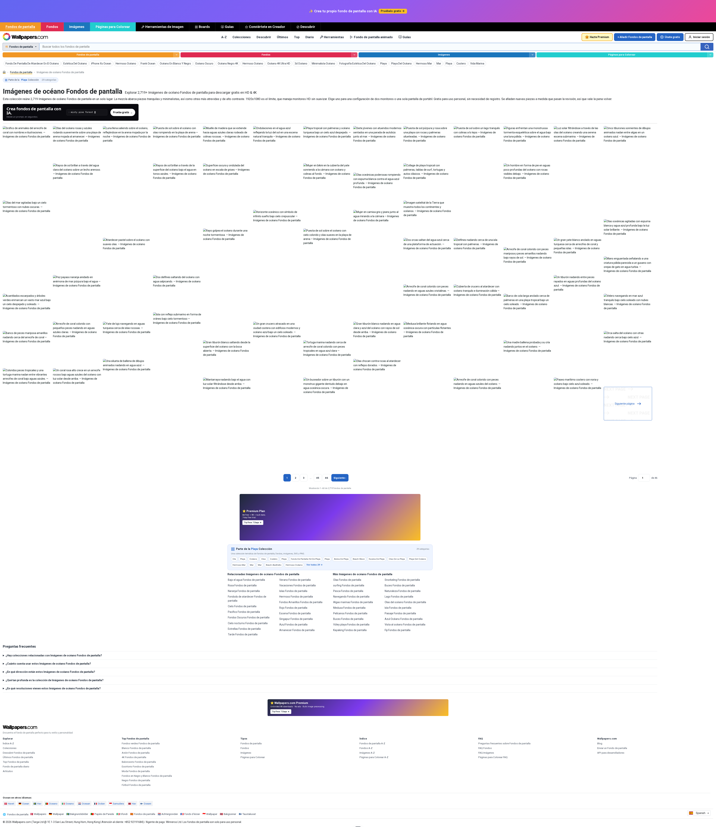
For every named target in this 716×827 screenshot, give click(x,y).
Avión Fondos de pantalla (136, 752)
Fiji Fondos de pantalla (397, 630)
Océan (101, 803)
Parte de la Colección (32, 79)
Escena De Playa (376, 559)
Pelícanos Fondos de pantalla (350, 613)
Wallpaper (58, 814)
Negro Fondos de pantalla (136, 780)
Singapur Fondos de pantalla (296, 618)
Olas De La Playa (397, 559)
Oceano (53, 803)
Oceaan (86, 803)
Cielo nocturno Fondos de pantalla (248, 623)
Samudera (118, 803)
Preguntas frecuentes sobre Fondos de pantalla (504, 743)
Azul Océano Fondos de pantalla (404, 618)
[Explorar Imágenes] (532, 54)
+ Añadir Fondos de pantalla (635, 37)
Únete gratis (672, 37)
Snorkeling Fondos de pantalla (402, 579)
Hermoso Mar (239, 565)
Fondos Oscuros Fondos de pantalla (248, 617)
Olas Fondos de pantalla (347, 579)
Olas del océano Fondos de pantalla (405, 602)
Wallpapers (40, 814)
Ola (234, 559)
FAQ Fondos (485, 748)
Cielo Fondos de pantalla (242, 606)
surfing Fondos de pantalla (348, 585)
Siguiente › (340, 477)
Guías (229, 27)
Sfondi (124, 814)
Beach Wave (359, 559)
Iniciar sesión (701, 37)
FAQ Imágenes (486, 752)
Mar (252, 565)
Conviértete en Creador (267, 27)
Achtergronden (169, 814)
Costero (273, 559)
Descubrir (307, 27)
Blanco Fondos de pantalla (136, 748)
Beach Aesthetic (273, 565)
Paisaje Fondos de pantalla (400, 613)
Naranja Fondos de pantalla (244, 591)
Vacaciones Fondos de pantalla (297, 585)
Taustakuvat (249, 814)
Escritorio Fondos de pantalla (138, 766)
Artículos (8, 771)
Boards (204, 27)
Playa (254, 549)
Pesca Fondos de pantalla (348, 591)
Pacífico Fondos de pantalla (244, 611)
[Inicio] (4, 72)
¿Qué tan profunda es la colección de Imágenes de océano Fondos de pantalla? (54, 680)
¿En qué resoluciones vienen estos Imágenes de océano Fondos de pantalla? (53, 688)
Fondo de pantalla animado (373, 37)
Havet (11, 803)
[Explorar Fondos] (354, 54)
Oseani (147, 803)
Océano (253, 559)
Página (633, 477)
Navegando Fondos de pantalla (351, 596)
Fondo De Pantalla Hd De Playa (305, 559)
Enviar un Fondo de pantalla (612, 748)
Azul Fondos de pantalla (293, 624)
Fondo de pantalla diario (16, 766)
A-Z (224, 37)
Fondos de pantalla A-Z (372, 743)
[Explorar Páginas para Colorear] (710, 54)
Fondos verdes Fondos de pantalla (141, 743)
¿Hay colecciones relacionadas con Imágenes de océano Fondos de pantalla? (54, 655)
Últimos (282, 37)
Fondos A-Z (366, 748)
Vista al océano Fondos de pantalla (405, 624)
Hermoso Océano (294, 565)
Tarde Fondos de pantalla (242, 634)
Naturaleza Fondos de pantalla (402, 591)
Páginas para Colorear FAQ (493, 757)
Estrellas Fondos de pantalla (244, 628)
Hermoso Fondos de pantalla (296, 596)
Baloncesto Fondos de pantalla (139, 762)
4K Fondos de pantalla (134, 757)
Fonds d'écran (192, 814)
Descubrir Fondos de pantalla (19, 752)
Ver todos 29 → (315, 564)
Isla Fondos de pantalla (398, 607)
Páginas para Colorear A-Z (373, 757)
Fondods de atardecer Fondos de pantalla (247, 598)
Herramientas (334, 37)
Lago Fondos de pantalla (399, 596)
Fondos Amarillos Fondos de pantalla (300, 602)
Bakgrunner (230, 814)
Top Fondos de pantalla (16, 762)
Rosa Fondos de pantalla (242, 585)
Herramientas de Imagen (164, 27)
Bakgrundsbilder (79, 814)
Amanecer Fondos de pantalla (297, 630)
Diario (309, 37)
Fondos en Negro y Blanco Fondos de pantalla (147, 775)
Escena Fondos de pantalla (295, 613)
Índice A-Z (8, 743)
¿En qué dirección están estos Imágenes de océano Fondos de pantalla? (50, 671)
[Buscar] (707, 47)
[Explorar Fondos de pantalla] (176, 54)
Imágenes (76, 27)
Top (297, 37)
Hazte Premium (599, 37)
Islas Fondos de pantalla (293, 591)
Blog (599, 743)
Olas (263, 559)
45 (317, 477)
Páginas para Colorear (113, 27)
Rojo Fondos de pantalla (293, 607)
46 (326, 477)
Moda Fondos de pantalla (136, 771)
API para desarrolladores (610, 752)
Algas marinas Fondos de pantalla (353, 602)
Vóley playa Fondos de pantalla (351, 624)
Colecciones (242, 37)
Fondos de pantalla (20, 27)
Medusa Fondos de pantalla (349, 607)
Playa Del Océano (417, 559)
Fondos (52, 27)
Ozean (25, 803)
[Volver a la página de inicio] (25, 37)
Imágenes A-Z (367, 752)
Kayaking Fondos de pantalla (350, 630)
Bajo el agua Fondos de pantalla (246, 579)
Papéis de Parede (104, 814)
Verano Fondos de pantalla (295, 579)
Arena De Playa (341, 559)
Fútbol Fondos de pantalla (136, 785)
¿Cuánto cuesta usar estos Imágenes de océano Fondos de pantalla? (48, 663)
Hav (39, 803)
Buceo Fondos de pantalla (348, 618)
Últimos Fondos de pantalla (18, 757)
